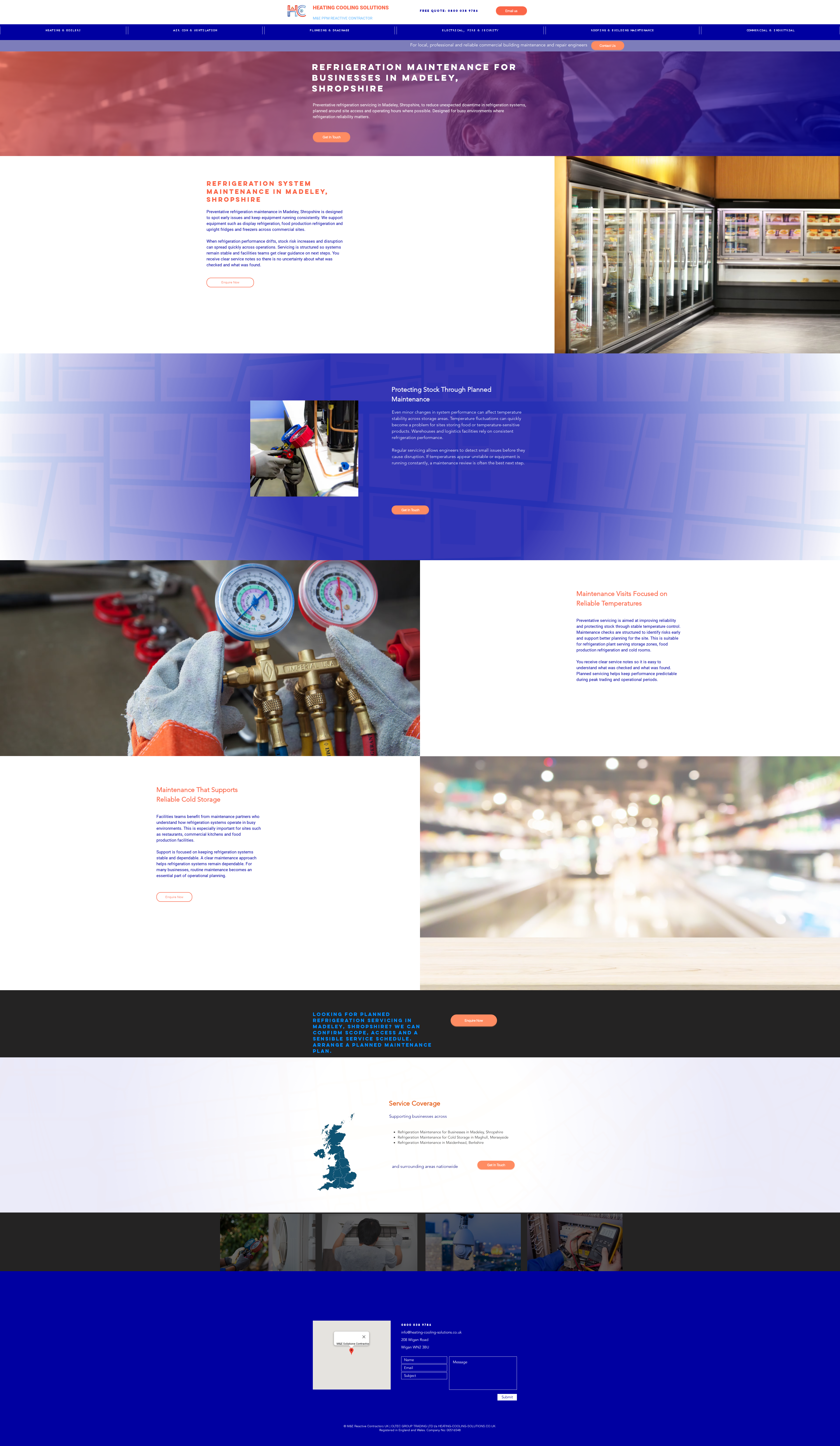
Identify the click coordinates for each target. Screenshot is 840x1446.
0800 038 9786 (463, 11)
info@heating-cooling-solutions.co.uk (431, 1332)
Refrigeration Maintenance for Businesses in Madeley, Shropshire (450, 1132)
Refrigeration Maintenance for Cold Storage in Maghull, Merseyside (453, 1137)
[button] (63, 30)
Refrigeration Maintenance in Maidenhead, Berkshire (441, 1142)
